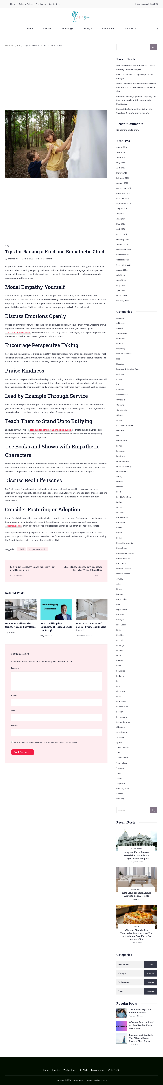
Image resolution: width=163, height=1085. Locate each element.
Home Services (123, 558)
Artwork (119, 328)
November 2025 (123, 193)
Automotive (121, 333)
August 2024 (122, 270)
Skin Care (120, 727)
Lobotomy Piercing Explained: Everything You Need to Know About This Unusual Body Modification (136, 100)
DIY (117, 435)
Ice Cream (121, 563)
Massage (120, 645)
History (119, 533)
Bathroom (120, 338)
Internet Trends (123, 573)
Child (21, 549)
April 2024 (120, 290)
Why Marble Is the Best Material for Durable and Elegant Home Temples (136, 855)
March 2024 (121, 295)
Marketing (120, 640)
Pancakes (120, 671)
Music (118, 655)
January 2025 (122, 244)
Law (118, 604)
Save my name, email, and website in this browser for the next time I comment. (45, 742)
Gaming (120, 512)
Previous (18, 575)
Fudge (119, 502)
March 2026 (121, 173)
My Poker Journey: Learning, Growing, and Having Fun (32, 568)
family (119, 476)
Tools (118, 773)
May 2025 (120, 224)
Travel (119, 778)
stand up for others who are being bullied (50, 429)
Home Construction (125, 543)
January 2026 (122, 183)
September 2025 (123, 203)
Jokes (118, 584)
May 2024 (120, 285)
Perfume (120, 676)
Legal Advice (121, 609)
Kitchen (119, 589)
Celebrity (120, 389)
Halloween (120, 522)
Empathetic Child (37, 549)
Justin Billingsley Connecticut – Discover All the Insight (56, 627)
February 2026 (122, 178)
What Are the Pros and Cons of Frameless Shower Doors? (91, 627)
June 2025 (120, 219)
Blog (7, 245)
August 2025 (121, 208)
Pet (117, 681)
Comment (16, 668)
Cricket (119, 415)
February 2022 (122, 301)
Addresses (120, 323)
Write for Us (131, 28)
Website (14, 726)
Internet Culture (123, 568)
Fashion (47, 28)
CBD (118, 384)
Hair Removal (122, 517)
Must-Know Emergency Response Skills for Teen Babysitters (83, 568)
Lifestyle (120, 619)
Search (153, 47)
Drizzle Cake (121, 441)
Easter (119, 446)
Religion (119, 712)
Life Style (87, 28)
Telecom (120, 768)
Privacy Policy (26, 4)
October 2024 (122, 260)
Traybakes (121, 783)
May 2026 (120, 162)
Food (118, 492)
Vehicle (119, 793)
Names (119, 660)
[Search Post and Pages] (157, 28)
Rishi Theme (101, 1080)
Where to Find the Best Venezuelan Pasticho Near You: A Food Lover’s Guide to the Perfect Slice (136, 87)
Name (14, 695)
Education (120, 451)
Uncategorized (122, 788)
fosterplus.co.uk (14, 525)
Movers (119, 650)
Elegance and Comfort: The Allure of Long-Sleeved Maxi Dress (141, 1038)
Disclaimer (41, 4)
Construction (122, 410)
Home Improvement (125, 553)
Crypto (119, 420)
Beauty (119, 343)
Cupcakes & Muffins (125, 425)
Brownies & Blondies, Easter (128, 369)
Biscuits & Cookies (124, 353)
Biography (120, 348)
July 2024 (120, 275)
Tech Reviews (122, 758)
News (118, 666)
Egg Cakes (121, 456)
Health (119, 527)
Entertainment (122, 461)
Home (13, 4)
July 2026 (120, 152)
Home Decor (122, 548)
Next (97, 575)
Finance (119, 486)
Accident (120, 318)
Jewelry (119, 579)
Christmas (121, 400)
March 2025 (121, 234)
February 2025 (122, 239)
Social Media (121, 732)
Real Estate (121, 701)
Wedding (120, 798)
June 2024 (121, 280)
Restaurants (121, 717)
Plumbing (120, 691)
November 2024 (123, 254)
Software (120, 737)
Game (119, 507)
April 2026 (120, 168)
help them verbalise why (18, 332)
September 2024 (123, 265)
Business (120, 374)
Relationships (122, 706)
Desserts (120, 430)
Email (13, 710)
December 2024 (123, 249)
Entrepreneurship (124, 466)
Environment (108, 28)
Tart (118, 752)
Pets (118, 686)
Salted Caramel (123, 722)
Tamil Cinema (122, 747)
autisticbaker (78, 1080)
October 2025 (122, 198)
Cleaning (120, 405)
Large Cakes (121, 599)
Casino (119, 379)
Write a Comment (44, 259)
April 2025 (120, 229)
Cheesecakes (122, 394)
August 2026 (121, 147)
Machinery (121, 635)
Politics (119, 696)
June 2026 (121, 157)
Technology (67, 28)
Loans (118, 630)
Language (120, 594)
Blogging (120, 364)
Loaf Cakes (121, 625)
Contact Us (54, 4)
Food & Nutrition (123, 497)
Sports (119, 742)
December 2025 (123, 188)
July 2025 (120, 213)
